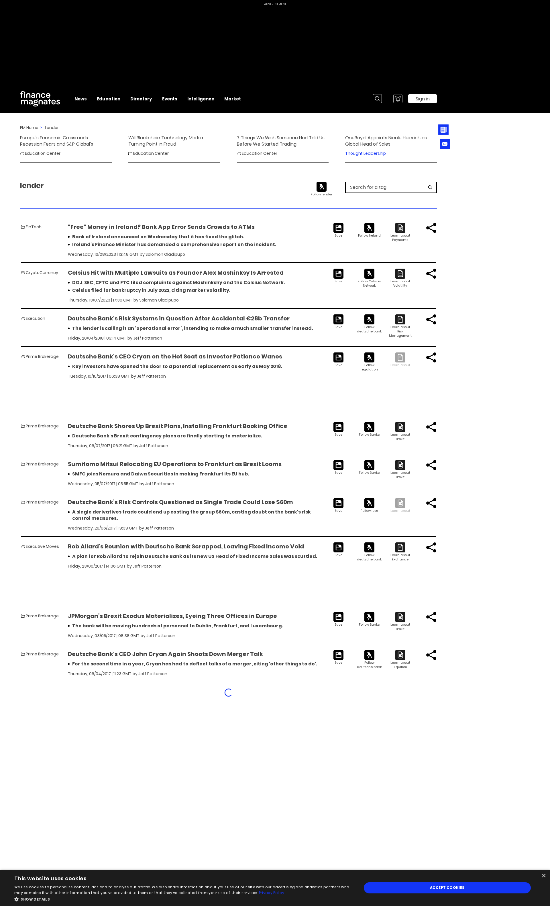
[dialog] (275, 888)
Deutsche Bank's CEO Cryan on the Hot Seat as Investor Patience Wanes (175, 356)
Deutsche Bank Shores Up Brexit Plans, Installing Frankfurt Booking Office (177, 426)
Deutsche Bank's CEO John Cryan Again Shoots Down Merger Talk (165, 654)
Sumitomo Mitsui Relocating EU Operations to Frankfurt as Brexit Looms (175, 464)
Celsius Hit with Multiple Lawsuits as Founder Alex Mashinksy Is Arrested (176, 273)
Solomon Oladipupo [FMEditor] (165, 254)
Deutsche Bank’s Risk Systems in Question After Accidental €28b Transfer (179, 318)
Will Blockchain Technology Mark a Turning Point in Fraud (165, 141)
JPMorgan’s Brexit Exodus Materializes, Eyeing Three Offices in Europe (172, 616)
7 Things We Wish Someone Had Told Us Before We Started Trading (281, 141)
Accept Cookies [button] (447, 887)
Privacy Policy (271, 892)
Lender (52, 127)
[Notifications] (397, 98)
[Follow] (369, 230)
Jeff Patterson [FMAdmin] (147, 338)
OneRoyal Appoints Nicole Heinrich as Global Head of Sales (386, 141)
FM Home (29, 127)
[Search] (377, 98)
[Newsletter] (445, 130)
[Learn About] (400, 232)
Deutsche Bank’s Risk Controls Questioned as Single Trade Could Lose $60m (180, 502)
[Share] (431, 228)
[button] (182, 899)
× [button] (543, 876)
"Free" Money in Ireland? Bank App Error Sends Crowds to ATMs (161, 227)
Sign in (423, 99)
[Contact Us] (445, 144)
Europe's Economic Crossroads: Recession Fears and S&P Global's (56, 141)
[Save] (338, 230)
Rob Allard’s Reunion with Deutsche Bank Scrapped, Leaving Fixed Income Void (186, 546)
